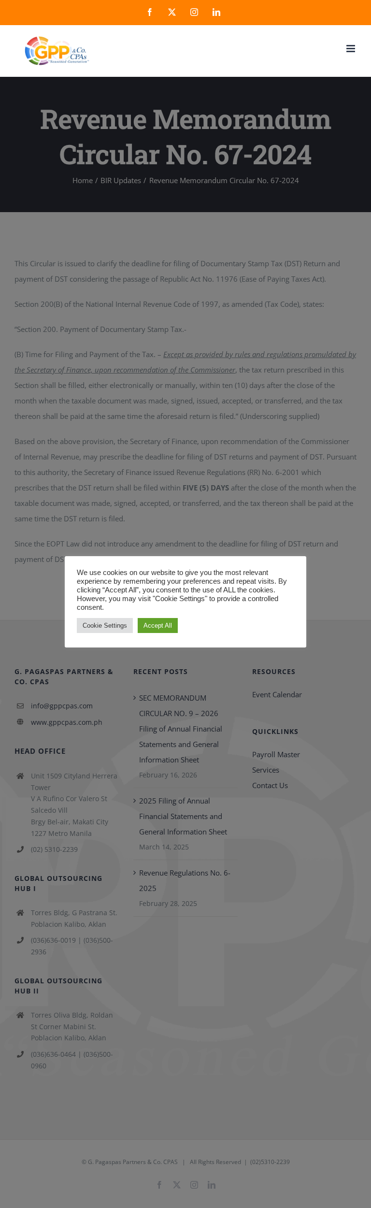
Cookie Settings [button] (105, 625)
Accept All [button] (157, 625)
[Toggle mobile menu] (351, 48)
